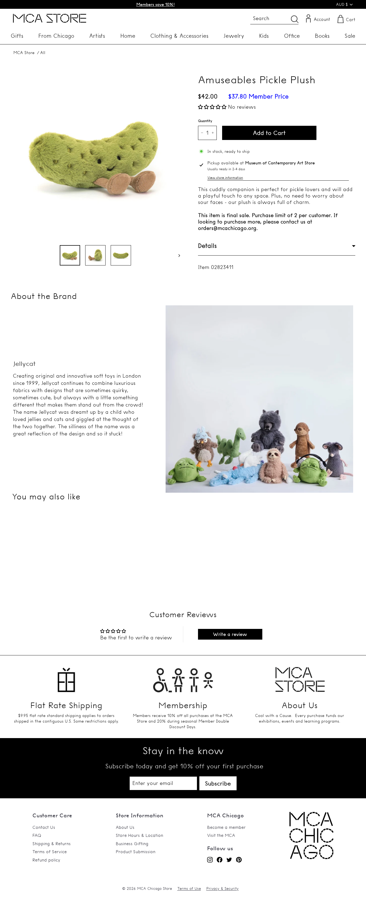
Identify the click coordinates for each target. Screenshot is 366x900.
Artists (97, 35)
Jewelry (233, 35)
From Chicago (56, 35)
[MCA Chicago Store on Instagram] (210, 859)
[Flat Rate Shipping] (66, 677)
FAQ (36, 835)
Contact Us (43, 827)
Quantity (205, 121)
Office (292, 35)
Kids (264, 35)
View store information (225, 178)
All (42, 52)
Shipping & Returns (51, 843)
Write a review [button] (230, 634)
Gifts (17, 35)
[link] (311, 857)
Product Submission (135, 851)
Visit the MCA (221, 835)
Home (127, 35)
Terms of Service (49, 851)
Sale (350, 35)
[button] (213, 107)
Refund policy (46, 860)
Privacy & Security (222, 888)
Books (322, 35)
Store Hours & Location (139, 835)
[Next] (176, 255)
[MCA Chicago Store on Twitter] (229, 859)
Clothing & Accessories (179, 35)
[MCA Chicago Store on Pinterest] (239, 859)
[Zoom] (95, 156)
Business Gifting (132, 843)
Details (207, 245)
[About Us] (300, 677)
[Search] (294, 19)
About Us (125, 827)
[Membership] (183, 677)
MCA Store (24, 52)
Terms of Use (189, 888)
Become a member (226, 827)
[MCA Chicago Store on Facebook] (219, 859)
